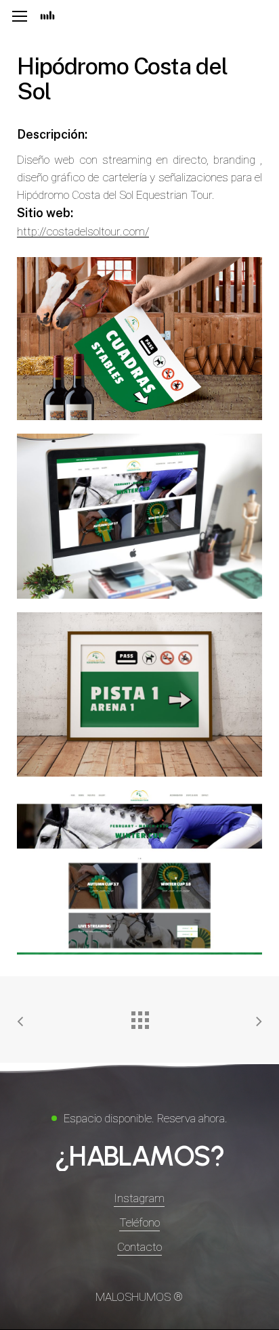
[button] (19, 16)
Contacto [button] (139, 1247)
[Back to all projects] (139, 1016)
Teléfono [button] (139, 1222)
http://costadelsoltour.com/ (83, 231)
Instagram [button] (139, 1198)
